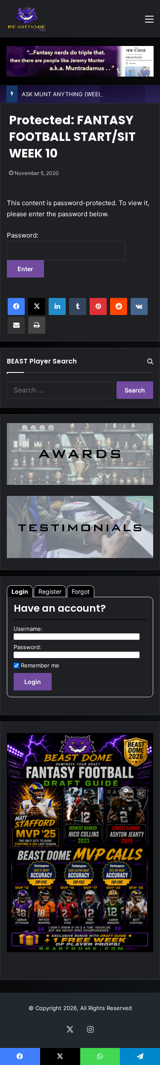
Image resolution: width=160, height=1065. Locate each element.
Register (49, 591)
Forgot (81, 591)
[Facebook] (16, 306)
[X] (36, 306)
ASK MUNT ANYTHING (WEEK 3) (65, 94)
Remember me (40, 665)
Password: (27, 647)
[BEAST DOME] (26, 18)
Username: (28, 628)
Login (20, 591)
